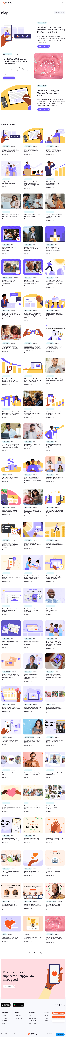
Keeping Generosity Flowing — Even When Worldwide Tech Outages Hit (32, 249)
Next (38, 953)
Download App (18, 1018)
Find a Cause (18, 1015)
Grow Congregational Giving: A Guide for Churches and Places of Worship (10, 643)
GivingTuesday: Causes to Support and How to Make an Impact (54, 709)
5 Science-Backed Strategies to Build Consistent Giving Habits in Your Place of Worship (11, 413)
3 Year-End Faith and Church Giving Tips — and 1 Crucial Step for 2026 (54, 216)
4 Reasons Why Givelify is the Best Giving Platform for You (32, 445)
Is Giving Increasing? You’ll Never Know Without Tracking (10, 839)
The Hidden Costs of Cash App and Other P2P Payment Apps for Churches (54, 512)
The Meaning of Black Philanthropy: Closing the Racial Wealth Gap (11, 807)
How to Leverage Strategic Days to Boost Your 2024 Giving (11, 708)
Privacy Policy (4, 1033)
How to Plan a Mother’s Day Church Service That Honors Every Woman (15, 61)
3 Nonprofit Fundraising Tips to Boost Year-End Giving (32, 215)
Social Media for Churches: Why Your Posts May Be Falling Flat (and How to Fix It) (51, 30)
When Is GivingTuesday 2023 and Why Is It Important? (10, 740)
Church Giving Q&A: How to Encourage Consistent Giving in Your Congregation (11, 315)
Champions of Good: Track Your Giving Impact (32, 937)
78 (34, 953)
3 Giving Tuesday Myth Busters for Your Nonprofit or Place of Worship (32, 741)
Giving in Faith (32, 1020)
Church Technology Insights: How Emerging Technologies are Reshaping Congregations (32, 479)
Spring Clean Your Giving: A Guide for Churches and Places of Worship (32, 643)
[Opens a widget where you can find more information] (60, 1034)
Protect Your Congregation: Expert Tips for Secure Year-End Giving (11, 577)
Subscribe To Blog (59, 12)
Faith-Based (4, 1018)
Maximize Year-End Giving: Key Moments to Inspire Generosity (54, 543)
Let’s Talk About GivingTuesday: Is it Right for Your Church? (54, 478)
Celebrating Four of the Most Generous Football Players (10, 937)
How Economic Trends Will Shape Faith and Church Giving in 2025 (54, 446)
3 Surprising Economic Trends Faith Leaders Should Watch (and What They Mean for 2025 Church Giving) (32, 348)
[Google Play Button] (18, 1005)
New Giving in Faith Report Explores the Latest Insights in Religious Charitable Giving (54, 676)
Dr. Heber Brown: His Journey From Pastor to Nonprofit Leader (54, 906)
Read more (5, 154)
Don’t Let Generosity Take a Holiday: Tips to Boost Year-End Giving (32, 544)
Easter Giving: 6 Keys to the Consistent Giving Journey (31, 872)
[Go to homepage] (32, 3)
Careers (46, 1018)
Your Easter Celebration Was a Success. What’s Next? (54, 839)
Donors (17, 1012)
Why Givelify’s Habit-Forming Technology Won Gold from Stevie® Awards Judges (54, 347)
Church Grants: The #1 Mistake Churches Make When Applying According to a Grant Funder (32, 315)
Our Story (46, 1015)
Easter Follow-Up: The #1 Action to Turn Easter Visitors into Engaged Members (54, 150)
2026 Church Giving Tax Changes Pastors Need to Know (48, 93)
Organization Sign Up (58, 1017)
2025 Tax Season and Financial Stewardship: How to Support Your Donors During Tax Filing (10, 446)
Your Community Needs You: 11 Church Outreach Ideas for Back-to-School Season (32, 577)
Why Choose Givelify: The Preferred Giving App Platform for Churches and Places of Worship (54, 643)
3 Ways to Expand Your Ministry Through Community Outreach (11, 872)
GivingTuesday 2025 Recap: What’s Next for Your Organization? (10, 249)
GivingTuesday (33, 1023)
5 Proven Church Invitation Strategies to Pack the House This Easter (32, 413)
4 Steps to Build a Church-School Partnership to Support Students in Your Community (10, 347)
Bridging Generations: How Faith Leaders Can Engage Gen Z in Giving (32, 512)
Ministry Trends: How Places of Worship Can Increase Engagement (54, 741)
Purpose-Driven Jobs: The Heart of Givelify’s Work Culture (53, 610)
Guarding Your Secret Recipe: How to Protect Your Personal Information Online (10, 676)
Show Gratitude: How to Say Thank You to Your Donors (32, 773)
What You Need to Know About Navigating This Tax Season (10, 215)
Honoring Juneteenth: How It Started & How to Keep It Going (32, 839)
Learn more (42, 46)
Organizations (4, 1012)
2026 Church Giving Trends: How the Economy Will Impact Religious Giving (54, 183)
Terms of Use (13, 1033)
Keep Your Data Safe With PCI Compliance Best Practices (32, 708)
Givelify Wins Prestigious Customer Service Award (53, 872)
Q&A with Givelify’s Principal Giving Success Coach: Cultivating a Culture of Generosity (32, 676)
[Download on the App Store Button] (6, 1005)
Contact (46, 1020)
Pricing (3, 1023)
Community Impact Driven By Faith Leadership (54, 773)
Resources (32, 1012)
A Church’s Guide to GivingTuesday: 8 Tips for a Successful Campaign (31, 282)
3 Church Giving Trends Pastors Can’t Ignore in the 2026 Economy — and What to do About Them (31, 184)
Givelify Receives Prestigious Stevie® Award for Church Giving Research (32, 610)
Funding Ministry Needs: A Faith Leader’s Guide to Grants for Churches (54, 315)
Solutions (3, 1015)
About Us (46, 1012)
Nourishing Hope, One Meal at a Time (10, 773)
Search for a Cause (59, 1013)
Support (31, 1025)
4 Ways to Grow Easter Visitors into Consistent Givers (10, 182)
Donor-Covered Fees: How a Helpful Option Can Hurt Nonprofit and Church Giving (10, 380)
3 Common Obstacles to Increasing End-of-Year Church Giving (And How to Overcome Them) (54, 282)
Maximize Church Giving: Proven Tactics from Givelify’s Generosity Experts (54, 577)
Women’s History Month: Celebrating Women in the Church (9, 906)
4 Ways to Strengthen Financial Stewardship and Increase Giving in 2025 (54, 413)
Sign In (58, 1021)
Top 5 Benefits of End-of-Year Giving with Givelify (10, 478)
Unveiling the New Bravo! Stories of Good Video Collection (53, 807)
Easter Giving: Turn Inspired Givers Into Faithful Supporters (32, 905)
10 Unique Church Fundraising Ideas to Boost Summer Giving (54, 379)
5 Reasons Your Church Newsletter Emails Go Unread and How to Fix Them (32, 380)
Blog (30, 1015)
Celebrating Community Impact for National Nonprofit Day (32, 807)
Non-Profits (4, 1020)
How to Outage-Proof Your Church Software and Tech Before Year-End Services (53, 249)
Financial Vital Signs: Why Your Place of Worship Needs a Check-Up (10, 610)
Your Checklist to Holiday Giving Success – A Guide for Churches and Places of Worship (10, 545)
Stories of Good (33, 1018)
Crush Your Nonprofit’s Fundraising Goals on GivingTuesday (8, 282)
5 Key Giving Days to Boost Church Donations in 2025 (9, 511)
